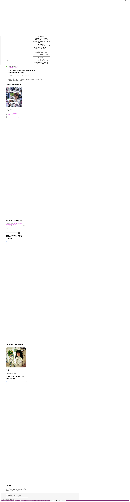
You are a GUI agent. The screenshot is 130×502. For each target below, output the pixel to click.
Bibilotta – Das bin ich (41, 38)
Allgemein (10, 67)
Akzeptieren (53, 500)
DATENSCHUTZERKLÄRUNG (13, 495)
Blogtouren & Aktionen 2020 (41, 41)
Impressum (8, 494)
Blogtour (16, 67)
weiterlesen (10, 82)
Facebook (9, 113)
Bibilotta (10, 75)
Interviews (41, 42)
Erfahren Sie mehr (62, 500)
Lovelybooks (10, 114)
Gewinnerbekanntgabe (41, 47)
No (56, 500)
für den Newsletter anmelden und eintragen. (14, 224)
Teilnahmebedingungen (42, 45)
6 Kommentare (25, 75)
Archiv (7, 373)
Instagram (15, 113)
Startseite (41, 37)
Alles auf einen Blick (41, 48)
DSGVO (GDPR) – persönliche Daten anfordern (17, 497)
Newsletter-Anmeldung (41, 40)
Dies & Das (41, 44)
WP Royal (13, 499)
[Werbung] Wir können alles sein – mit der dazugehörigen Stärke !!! (22, 71)
